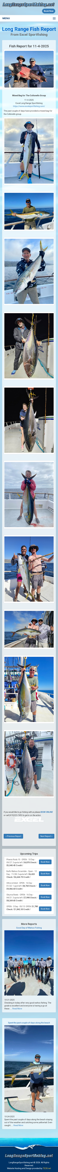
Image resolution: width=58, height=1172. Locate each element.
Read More (17, 1009)
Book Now (45, 862)
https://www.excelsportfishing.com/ (29, 106)
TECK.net (47, 1168)
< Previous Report (13, 836)
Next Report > (46, 836)
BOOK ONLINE (47, 812)
